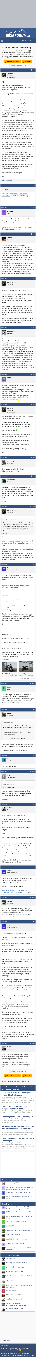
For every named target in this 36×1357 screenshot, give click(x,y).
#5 (34, 327)
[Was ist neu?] (30, 40)
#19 (33, 922)
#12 (33, 683)
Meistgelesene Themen (10, 1255)
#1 (34, 70)
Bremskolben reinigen (12, 1234)
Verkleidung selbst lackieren (14, 1271)
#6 (34, 374)
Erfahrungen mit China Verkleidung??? (17, 1117)
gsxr (10, 1226)
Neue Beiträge (7, 1180)
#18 (33, 897)
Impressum (4, 1348)
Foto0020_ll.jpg (7, 674)
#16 (33, 804)
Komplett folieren (11, 1290)
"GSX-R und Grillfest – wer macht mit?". (18, 1192)
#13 (33, 710)
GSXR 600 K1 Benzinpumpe (14, 1243)
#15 (33, 771)
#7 (34, 405)
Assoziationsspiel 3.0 (12, 1183)
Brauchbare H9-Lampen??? (14, 1299)
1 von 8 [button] (13, 66)
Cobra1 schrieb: (7, 723)
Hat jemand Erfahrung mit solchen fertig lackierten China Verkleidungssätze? (18, 1127)
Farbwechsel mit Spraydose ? (15, 1267)
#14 (33, 755)
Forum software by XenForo (15, 1353)
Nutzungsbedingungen (22, 1348)
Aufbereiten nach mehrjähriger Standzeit (18, 1230)
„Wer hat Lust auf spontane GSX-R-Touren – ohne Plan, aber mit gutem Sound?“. (19, 1188)
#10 (33, 506)
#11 (33, 564)
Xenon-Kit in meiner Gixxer (14, 1308)
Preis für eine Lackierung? (14, 1294)
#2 (34, 207)
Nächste (19, 66)
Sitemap (11, 1348)
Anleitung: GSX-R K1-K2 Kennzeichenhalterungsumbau (15, 1304)
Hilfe (17, 1350)
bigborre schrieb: (7, 784)
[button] (2, 40)
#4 (34, 278)
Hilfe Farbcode (10, 1281)
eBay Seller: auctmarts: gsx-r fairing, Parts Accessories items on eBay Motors (15, 891)
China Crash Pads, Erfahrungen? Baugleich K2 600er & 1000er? (14, 1107)
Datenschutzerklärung (7, 1350)
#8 (34, 458)
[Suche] (34, 40)
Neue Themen (6, 1204)
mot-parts (22, 549)
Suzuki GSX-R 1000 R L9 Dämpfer (16, 1239)
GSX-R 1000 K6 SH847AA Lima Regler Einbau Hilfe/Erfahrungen (16, 1094)
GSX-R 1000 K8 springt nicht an (15, 1221)
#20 (33, 1043)
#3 (34, 234)
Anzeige (5, 189)
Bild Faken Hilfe (10, 1258)
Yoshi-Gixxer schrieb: (8, 520)
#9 (34, 476)
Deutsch (5, 1345)
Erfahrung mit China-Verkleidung (16, 1262)
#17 (33, 867)
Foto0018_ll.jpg (24, 674)
